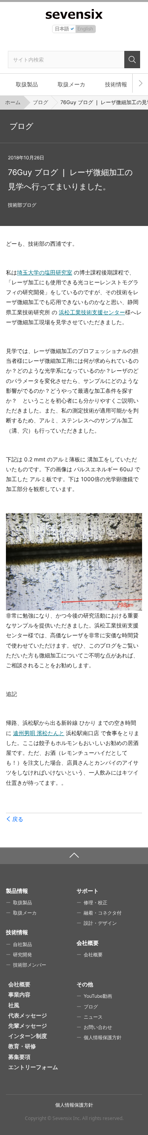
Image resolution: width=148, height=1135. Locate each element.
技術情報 (116, 84)
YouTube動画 (98, 996)
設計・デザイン (100, 923)
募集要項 (19, 1056)
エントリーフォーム (33, 1067)
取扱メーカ (71, 84)
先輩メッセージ (27, 1025)
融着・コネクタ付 (103, 913)
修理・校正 (95, 902)
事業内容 (19, 994)
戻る (17, 819)
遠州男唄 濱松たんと (38, 733)
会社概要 (93, 955)
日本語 (62, 29)
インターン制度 (27, 1035)
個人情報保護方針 (103, 1037)
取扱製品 (27, 84)
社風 (13, 1005)
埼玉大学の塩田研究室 (44, 272)
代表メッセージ (27, 1015)
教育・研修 (22, 1046)
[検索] (132, 59)
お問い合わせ (98, 1027)
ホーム (13, 102)
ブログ (40, 102)
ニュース (93, 1017)
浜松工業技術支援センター (92, 312)
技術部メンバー (29, 965)
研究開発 (22, 955)
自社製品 (22, 944)
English (85, 29)
